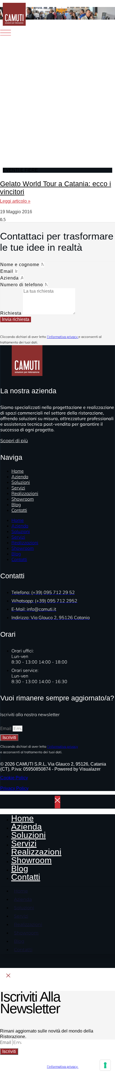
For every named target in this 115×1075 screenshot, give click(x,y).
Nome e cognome (20, 264)
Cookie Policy (14, 777)
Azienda (10, 278)
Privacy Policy (14, 788)
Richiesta (11, 313)
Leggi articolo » (15, 201)
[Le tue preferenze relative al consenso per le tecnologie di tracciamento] (105, 1065)
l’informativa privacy (62, 337)
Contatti (19, 510)
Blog (16, 554)
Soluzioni (20, 531)
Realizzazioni (24, 542)
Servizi (18, 537)
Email (7, 271)
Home (17, 520)
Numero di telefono (22, 284)
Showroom (22, 499)
